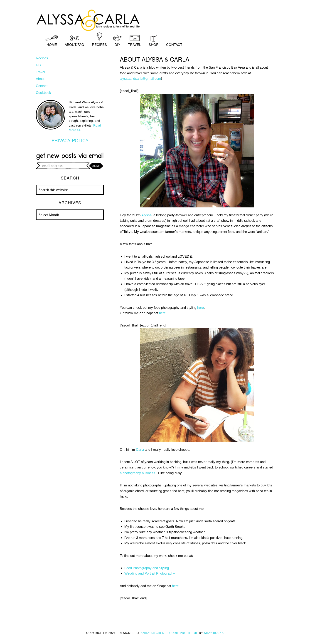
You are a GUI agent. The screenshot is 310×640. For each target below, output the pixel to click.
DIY (39, 65)
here (200, 307)
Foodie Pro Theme (182, 633)
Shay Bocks (214, 633)
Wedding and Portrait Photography (149, 573)
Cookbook (43, 93)
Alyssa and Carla (155, 19)
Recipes (42, 58)
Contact (41, 86)
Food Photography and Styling (147, 568)
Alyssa (146, 215)
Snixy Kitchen (153, 633)
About (40, 79)
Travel (40, 72)
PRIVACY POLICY (70, 140)
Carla (140, 449)
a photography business (137, 473)
